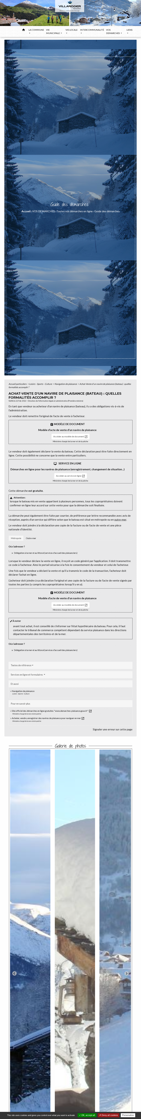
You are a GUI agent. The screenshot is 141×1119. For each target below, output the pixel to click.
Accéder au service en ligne (70, 476)
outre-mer (120, 519)
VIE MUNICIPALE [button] (53, 31)
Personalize (128, 1115)
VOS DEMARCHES (43, 211)
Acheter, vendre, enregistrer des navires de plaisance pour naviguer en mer (48, 718)
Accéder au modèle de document (70, 436)
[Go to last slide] (14, 973)
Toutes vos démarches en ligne (74, 211)
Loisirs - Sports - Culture (40, 384)
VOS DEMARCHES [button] (113, 31)
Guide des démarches (107, 211)
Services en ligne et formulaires (27, 674)
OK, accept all (88, 1115)
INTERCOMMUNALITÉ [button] (92, 29)
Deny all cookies (109, 1115)
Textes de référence (21, 665)
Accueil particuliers (18, 384)
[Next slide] (126, 973)
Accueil (26, 211)
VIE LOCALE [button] (72, 29)
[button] (23, 30)
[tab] (16, 538)
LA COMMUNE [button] (36, 29)
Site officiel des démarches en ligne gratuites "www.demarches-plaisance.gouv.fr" (52, 710)
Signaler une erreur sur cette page (112, 729)
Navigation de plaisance (66, 384)
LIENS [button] (129, 29)
